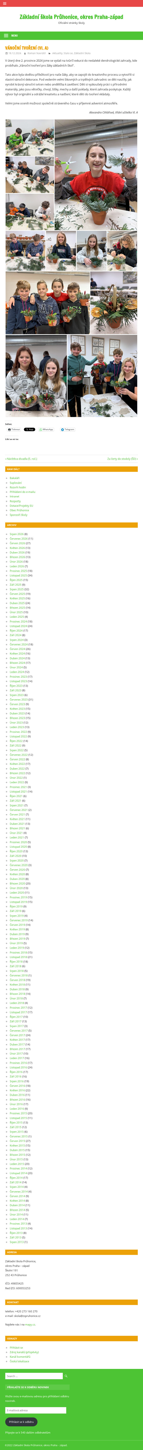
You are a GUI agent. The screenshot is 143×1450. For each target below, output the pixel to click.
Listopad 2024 (18, 626)
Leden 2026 (17, 566)
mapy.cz (30, 1324)
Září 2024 (15, 635)
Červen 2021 (17, 814)
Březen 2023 (17, 718)
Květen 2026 (17, 548)
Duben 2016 (17, 1095)
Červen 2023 (17, 704)
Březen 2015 (17, 1154)
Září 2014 (15, 1182)
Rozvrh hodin (18, 487)
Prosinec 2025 (18, 571)
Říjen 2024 (16, 630)
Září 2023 (15, 690)
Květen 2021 (17, 819)
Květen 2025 (17, 598)
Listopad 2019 (18, 902)
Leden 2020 (17, 892)
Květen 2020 (17, 874)
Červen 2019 (17, 925)
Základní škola (82, 53)
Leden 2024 (17, 672)
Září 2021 (15, 800)
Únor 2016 (16, 1104)
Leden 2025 (17, 616)
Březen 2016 (17, 1099)
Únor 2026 (16, 561)
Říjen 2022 (16, 741)
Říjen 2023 (16, 685)
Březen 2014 (17, 1210)
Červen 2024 (17, 649)
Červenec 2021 (19, 810)
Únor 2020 (16, 888)
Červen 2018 (17, 980)
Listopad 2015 (18, 1118)
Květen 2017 (17, 1039)
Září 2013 (15, 1237)
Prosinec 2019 (18, 897)
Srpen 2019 (17, 915)
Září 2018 (15, 966)
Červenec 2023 (19, 699)
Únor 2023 (16, 722)
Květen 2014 (17, 1200)
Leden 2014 (17, 1219)
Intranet (14, 496)
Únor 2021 (16, 833)
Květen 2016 (17, 1090)
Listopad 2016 (18, 1067)
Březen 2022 (17, 773)
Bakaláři (15, 478)
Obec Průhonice (19, 510)
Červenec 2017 (19, 1030)
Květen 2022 (17, 764)
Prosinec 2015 (18, 1113)
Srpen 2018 (17, 971)
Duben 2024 (17, 658)
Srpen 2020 (17, 860)
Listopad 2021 (18, 791)
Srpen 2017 (17, 1026)
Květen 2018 (17, 984)
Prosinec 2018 (18, 952)
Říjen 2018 (16, 961)
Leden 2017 (17, 1058)
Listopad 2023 (18, 681)
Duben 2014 (17, 1205)
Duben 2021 (17, 823)
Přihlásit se (16, 1347)
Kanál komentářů (20, 1356)
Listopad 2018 (18, 957)
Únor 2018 (16, 998)
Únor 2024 (16, 667)
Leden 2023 (17, 727)
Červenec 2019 (19, 920)
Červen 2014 (17, 1196)
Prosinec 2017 (18, 1007)
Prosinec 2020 (18, 842)
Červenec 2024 (19, 644)
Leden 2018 (17, 1003)
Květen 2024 (17, 653)
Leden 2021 (17, 837)
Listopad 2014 (18, 1173)
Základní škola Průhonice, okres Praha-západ (71, 17)
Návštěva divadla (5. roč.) (22, 458)
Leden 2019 (17, 947)
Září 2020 (15, 855)
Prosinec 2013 (18, 1223)
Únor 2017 (16, 1053)
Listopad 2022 (18, 736)
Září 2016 (15, 1076)
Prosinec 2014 (18, 1168)
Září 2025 (15, 584)
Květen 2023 (17, 708)
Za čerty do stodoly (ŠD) (121, 458)
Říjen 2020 (16, 851)
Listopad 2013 (18, 1228)
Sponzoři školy (18, 514)
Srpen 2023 (17, 695)
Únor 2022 (16, 777)
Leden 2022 (17, 782)
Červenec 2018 (19, 975)
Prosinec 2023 (18, 676)
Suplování (16, 482)
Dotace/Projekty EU (21, 505)
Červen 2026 (17, 543)
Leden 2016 (17, 1108)
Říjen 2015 (16, 1122)
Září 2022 (15, 745)
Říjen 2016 (16, 1072)
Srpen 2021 (17, 805)
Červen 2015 (17, 1141)
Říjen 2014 (16, 1177)
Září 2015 (15, 1127)
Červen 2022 (17, 759)
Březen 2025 (17, 607)
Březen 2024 (17, 662)
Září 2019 (15, 911)
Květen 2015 (17, 1145)
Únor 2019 (16, 943)
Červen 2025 (17, 593)
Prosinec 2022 (18, 731)
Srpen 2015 (17, 1131)
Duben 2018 (17, 989)
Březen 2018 (17, 994)
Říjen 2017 (16, 1016)
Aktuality (57, 53)
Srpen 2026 (17, 534)
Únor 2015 (16, 1159)
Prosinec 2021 (18, 787)
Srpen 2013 (17, 1242)
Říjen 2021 (16, 796)
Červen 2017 (17, 1035)
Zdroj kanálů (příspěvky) (24, 1352)
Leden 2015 (17, 1164)
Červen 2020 (17, 869)
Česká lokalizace (19, 1361)
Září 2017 (15, 1021)
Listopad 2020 (18, 846)
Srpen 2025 (17, 589)
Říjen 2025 (16, 580)
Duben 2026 (17, 552)
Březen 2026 (17, 557)
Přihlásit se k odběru (21, 1422)
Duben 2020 (17, 879)
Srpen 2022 (17, 750)
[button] (29, 137)
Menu (14, 35)
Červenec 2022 (19, 754)
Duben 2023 (17, 713)
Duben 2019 (17, 934)
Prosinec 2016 (18, 1063)
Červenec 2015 (19, 1136)
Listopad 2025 (18, 575)
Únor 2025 (16, 612)
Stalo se (68, 53)
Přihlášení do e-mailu (22, 492)
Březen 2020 (17, 883)
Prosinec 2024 (18, 621)
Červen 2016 (17, 1085)
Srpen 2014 (17, 1187)
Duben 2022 (17, 768)
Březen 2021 (17, 828)
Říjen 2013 (16, 1233)
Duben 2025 (17, 603)
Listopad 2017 (18, 1012)
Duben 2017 (17, 1044)
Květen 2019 (17, 929)
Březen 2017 (17, 1049)
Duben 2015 (17, 1150)
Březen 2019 (17, 938)
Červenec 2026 (19, 538)
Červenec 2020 (19, 865)
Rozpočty (15, 501)
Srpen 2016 (17, 1081)
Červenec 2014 (19, 1191)
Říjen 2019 (16, 906)
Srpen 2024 (17, 640)
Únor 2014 (16, 1214)
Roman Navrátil (37, 53)
